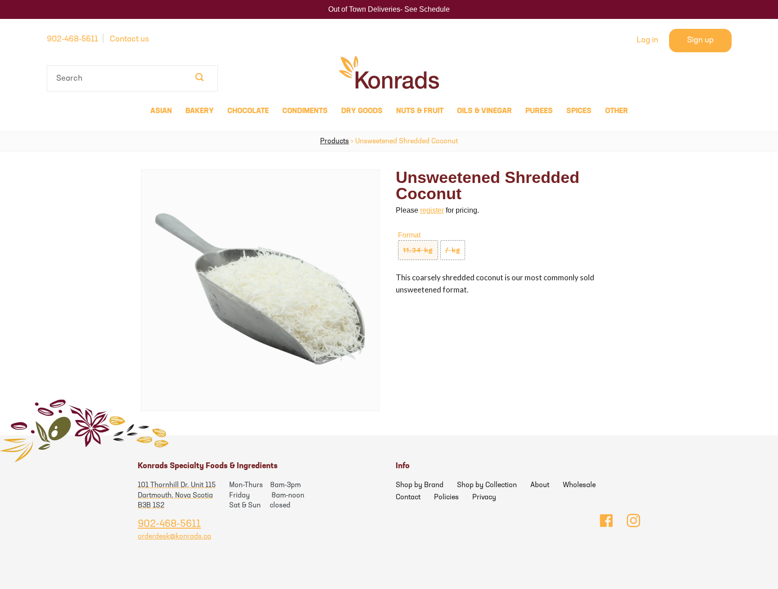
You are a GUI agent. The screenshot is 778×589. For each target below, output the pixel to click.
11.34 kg (418, 250)
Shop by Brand (419, 485)
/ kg (453, 250)
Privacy (484, 497)
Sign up (700, 41)
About (539, 485)
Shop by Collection (487, 485)
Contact (408, 497)
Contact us (129, 40)
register (432, 210)
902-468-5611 (72, 40)
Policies (446, 497)
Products (334, 141)
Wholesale (579, 485)
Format (409, 235)
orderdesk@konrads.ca (174, 536)
